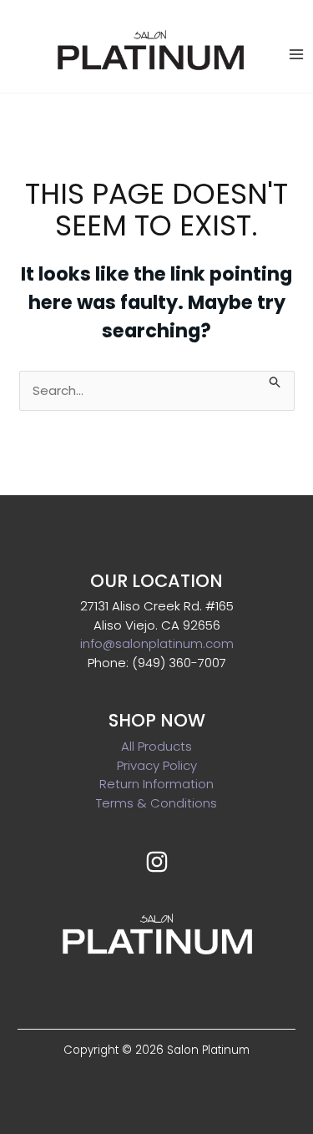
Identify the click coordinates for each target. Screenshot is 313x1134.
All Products (156, 746)
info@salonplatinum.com (157, 643)
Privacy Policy (157, 765)
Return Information (156, 783)
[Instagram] (157, 861)
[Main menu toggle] (296, 54)
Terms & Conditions (156, 803)
